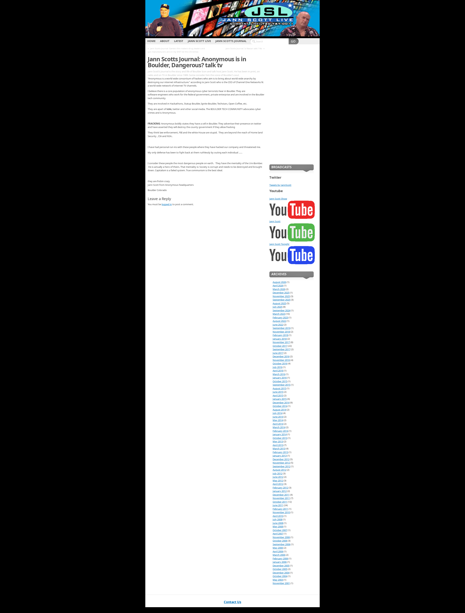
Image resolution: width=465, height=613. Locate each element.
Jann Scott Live (199, 41)
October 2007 (280, 530)
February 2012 (280, 487)
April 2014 (278, 423)
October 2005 (280, 569)
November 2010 (281, 512)
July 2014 (277, 413)
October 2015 (280, 381)
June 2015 (278, 391)
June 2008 (278, 523)
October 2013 (280, 438)
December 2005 (281, 565)
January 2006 (280, 562)
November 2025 (281, 296)
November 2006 (281, 537)
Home (151, 41)
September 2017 (281, 349)
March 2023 (279, 313)
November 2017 (281, 342)
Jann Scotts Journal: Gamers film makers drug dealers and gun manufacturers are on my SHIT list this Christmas (176, 50)
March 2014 (279, 427)
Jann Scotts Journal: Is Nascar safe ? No (244, 48)
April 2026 (278, 285)
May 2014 (278, 420)
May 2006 (278, 547)
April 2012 (278, 484)
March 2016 (279, 374)
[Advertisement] (291, 103)
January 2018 (280, 338)
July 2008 (277, 519)
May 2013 (278, 441)
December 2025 (281, 292)
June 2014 (278, 416)
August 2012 (279, 469)
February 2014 (280, 431)
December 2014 (281, 402)
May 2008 (278, 526)
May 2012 (278, 480)
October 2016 (280, 363)
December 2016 (281, 356)
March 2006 (279, 554)
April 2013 (278, 445)
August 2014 (279, 409)
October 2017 (280, 345)
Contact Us (232, 602)
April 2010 (278, 516)
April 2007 (278, 533)
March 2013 (279, 448)
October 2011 (280, 501)
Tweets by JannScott (280, 185)
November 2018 (281, 331)
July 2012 (277, 473)
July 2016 (277, 367)
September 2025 (281, 299)
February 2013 (280, 452)
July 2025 (277, 306)
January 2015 (280, 399)
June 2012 (278, 477)
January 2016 (280, 377)
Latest (178, 41)
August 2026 (279, 282)
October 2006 (280, 540)
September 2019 (281, 328)
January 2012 (280, 491)
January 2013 (280, 455)
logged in (167, 204)
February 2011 (280, 509)
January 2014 (280, 434)
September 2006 (281, 544)
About (164, 41)
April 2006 (278, 551)
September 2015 (281, 384)
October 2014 (280, 406)
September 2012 (281, 466)
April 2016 (278, 370)
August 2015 (279, 388)
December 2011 (281, 494)
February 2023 (280, 317)
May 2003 (278, 579)
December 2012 (281, 459)
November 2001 (281, 583)
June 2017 (278, 353)
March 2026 (279, 289)
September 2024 (281, 310)
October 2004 (280, 576)
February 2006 (280, 558)
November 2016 (281, 360)
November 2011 (281, 498)
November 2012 (281, 462)
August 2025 (279, 303)
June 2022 (278, 324)
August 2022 (279, 321)
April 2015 (278, 395)
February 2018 (280, 335)
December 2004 (281, 572)
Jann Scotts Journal (230, 41)
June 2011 (278, 505)
